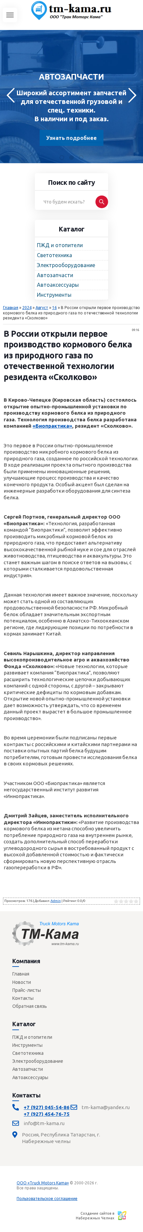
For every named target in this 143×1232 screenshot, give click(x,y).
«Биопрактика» (52, 426)
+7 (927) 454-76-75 (47, 1114)
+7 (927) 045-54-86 (47, 1107)
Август (42, 307)
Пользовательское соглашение (47, 1198)
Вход (65, 1188)
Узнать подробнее (71, 138)
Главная (10, 307)
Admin (56, 901)
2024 (27, 307)
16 (54, 307)
